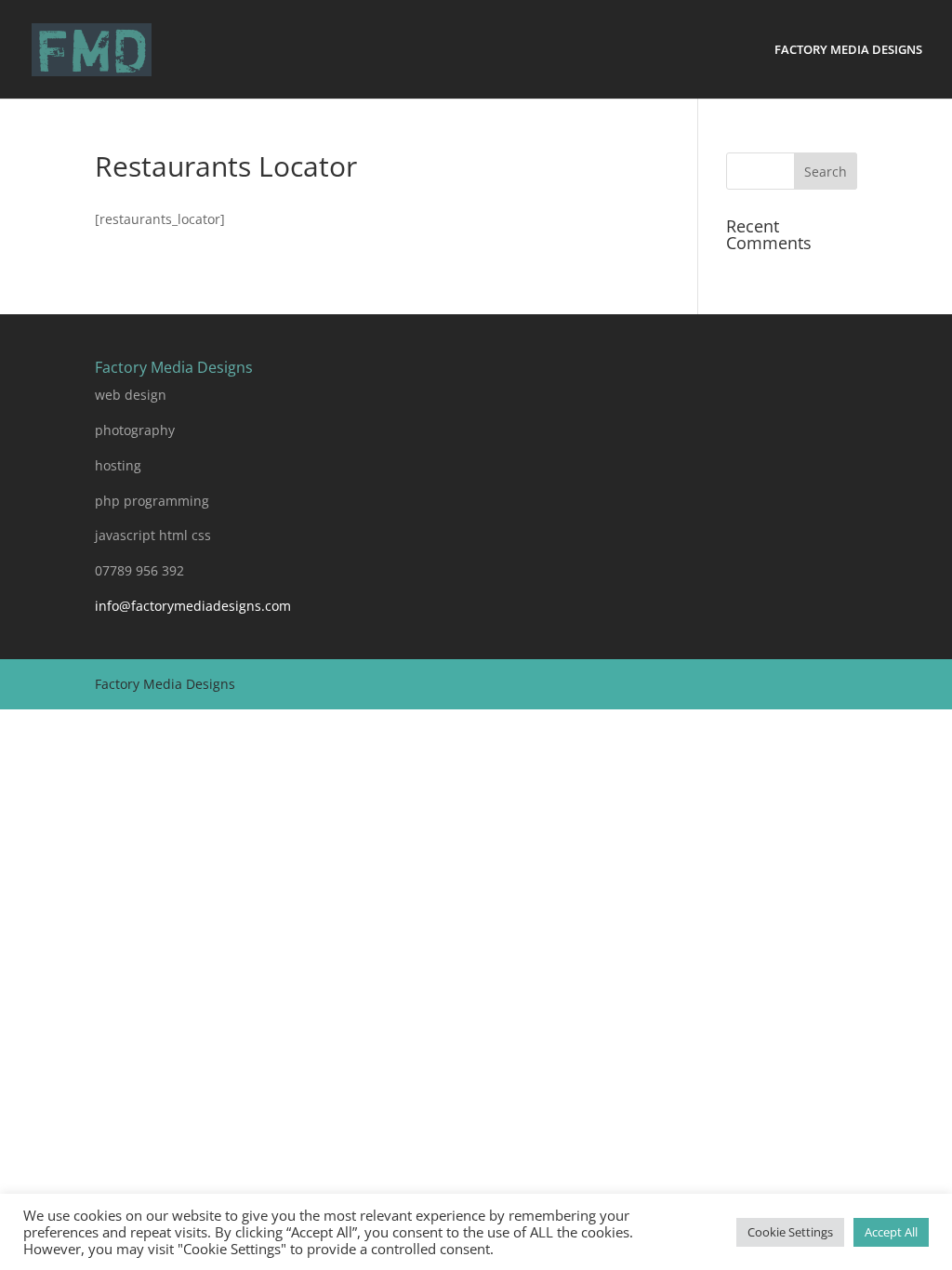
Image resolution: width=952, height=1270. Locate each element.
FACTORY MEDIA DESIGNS (848, 50)
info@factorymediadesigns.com (193, 606)
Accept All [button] (891, 1232)
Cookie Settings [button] (790, 1232)
